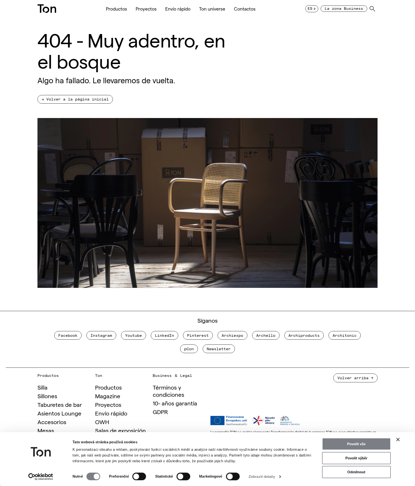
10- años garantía (175, 403)
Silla (42, 387)
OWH (102, 421)
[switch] (139, 476)
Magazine (107, 395)
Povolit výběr (356, 458)
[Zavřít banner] (398, 439)
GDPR (160, 411)
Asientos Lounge (59, 413)
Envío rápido (177, 9)
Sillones (47, 395)
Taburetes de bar (59, 404)
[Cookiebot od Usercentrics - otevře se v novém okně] (41, 476)
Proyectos (146, 9)
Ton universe (212, 9)
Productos (116, 9)
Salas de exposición (120, 430)
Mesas (45, 430)
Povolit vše (356, 444)
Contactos (245, 9)
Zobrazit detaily (262, 476)
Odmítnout (356, 472)
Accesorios (51, 421)
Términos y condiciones (168, 390)
